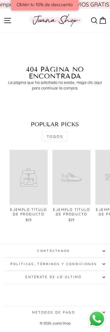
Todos (55, 136)
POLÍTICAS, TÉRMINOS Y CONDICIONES (53, 264)
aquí (98, 82)
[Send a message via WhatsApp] (97, 319)
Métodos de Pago (53, 312)
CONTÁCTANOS (53, 251)
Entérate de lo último (53, 277)
